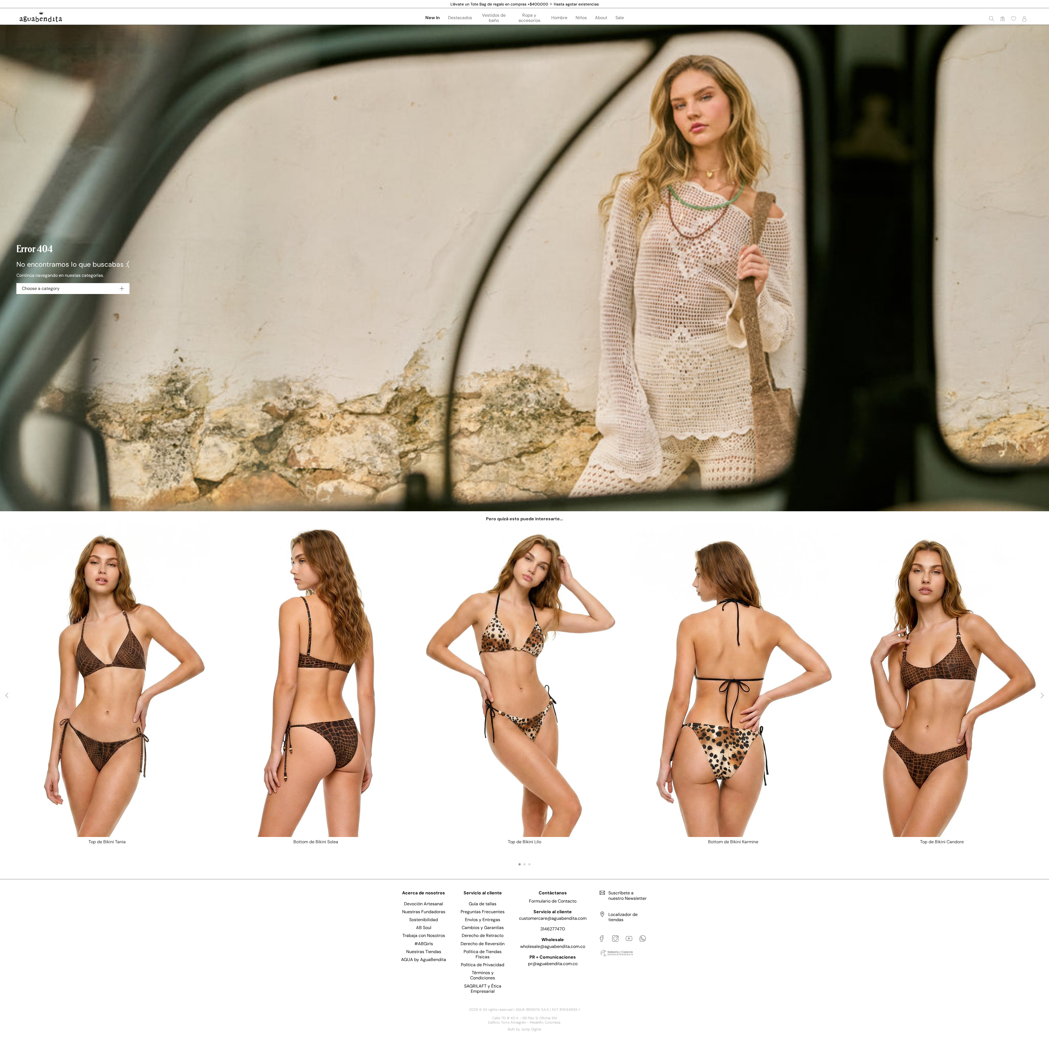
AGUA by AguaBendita (423, 959)
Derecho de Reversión (483, 943)
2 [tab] (524, 864)
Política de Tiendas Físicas (483, 954)
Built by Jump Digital (524, 1029)
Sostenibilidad (423, 919)
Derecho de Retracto (482, 935)
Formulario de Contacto (552, 901)
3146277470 (552, 929)
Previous (7, 700)
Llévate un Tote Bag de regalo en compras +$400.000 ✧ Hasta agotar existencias (524, 4)
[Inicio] (41, 16)
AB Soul (423, 927)
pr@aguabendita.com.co (552, 963)
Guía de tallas (482, 903)
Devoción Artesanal (423, 903)
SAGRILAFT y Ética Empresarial (482, 988)
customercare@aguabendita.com (553, 918)
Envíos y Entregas (482, 919)
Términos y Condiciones (482, 975)
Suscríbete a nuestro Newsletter (627, 895)
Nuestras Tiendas (423, 951)
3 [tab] (529, 864)
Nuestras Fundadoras (423, 911)
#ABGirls (423, 943)
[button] (1013, 18)
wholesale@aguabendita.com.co (552, 946)
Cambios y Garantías (483, 927)
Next (1042, 700)
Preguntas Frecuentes (483, 911)
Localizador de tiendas (623, 917)
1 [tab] (519, 864)
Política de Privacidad (482, 964)
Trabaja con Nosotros (423, 935)
